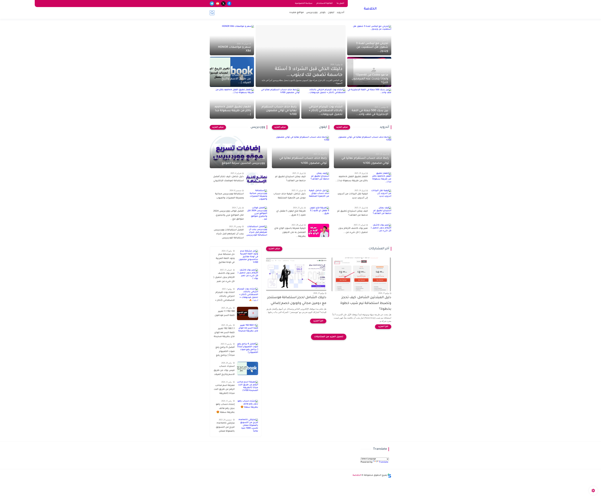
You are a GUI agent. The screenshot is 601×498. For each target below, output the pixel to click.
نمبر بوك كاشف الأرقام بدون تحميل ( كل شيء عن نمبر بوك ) (224, 278)
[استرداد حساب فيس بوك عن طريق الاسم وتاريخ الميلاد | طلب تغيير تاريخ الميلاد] (247, 368)
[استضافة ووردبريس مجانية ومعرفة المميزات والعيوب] (256, 196)
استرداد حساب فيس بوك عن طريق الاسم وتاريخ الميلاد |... (234, 79)
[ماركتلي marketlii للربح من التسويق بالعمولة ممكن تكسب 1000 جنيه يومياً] (247, 425)
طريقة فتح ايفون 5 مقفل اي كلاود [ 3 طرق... (291, 213)
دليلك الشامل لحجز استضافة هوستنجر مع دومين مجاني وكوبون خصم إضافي (296, 300)
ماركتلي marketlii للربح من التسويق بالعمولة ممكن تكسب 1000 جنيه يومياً (225, 427)
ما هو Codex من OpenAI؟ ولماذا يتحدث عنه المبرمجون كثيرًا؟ (370, 79)
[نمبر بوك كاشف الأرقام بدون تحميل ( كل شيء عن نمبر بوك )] (247, 275)
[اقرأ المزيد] (383, 326)
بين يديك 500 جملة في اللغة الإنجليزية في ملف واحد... (370, 112)
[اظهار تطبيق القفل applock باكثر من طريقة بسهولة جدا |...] (380, 178)
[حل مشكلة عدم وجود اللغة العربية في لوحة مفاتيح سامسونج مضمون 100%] (247, 256)
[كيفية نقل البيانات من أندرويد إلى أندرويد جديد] (380, 196)
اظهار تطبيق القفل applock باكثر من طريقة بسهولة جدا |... (233, 110)
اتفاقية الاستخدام (324, 3)
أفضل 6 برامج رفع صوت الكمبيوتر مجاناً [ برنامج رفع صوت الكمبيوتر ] (225, 352)
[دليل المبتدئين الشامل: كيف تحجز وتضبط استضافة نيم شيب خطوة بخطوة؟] (361, 274)
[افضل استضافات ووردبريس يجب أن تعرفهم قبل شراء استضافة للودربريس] (256, 232)
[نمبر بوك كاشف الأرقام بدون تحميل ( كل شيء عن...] (380, 230)
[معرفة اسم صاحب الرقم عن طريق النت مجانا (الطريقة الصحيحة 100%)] (247, 387)
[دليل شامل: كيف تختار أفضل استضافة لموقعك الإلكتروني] (256, 178)
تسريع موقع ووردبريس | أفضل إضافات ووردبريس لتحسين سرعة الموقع (239, 161)
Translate (383, 462)
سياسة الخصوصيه (303, 3)
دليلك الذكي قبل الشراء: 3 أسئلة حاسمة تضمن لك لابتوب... (308, 72)
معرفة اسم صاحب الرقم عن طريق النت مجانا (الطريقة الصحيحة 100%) (224, 390)
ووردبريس (312, 12)
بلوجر (323, 12)
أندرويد (340, 12)
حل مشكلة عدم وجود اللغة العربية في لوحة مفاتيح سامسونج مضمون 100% (224, 259)
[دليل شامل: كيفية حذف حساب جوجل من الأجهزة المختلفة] (318, 196)
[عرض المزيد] (342, 127)
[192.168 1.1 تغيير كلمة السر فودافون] (247, 313)
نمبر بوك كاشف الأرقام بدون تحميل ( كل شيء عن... (353, 230)
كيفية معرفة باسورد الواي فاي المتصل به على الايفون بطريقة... (290, 232)
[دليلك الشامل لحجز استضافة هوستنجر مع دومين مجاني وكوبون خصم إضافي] (296, 274)
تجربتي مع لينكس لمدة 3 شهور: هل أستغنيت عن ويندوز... (372, 47)
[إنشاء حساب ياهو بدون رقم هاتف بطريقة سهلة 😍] (247, 406)
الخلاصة (370, 9)
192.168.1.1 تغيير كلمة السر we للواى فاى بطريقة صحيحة (224, 332)
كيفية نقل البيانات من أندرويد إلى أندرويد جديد (352, 196)
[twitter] (223, 3)
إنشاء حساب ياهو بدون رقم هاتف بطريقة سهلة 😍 (225, 408)
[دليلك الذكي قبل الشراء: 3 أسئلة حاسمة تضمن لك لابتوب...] (301, 56)
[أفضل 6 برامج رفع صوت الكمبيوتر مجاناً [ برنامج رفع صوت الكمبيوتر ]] (247, 349)
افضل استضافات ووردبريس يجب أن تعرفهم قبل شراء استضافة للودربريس (229, 234)
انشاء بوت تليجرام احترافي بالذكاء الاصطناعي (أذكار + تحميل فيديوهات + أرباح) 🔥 (225, 297)
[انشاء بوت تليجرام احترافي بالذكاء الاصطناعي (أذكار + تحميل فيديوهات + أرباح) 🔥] (247, 294)
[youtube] (218, 3)
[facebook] (229, 3)
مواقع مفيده (296, 12)
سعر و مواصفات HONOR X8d (234, 49)
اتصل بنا (340, 3)
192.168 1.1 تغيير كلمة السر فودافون (225, 313)
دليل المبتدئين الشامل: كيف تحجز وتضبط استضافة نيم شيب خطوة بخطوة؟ (365, 303)
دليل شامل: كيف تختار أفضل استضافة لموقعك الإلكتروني (228, 179)
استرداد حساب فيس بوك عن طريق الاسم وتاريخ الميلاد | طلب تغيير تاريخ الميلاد (224, 371)
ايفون (331, 12)
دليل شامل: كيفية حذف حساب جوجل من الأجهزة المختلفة (289, 196)
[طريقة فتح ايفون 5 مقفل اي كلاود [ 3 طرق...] (318, 213)
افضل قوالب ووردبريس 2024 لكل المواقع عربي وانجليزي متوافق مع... (228, 215)
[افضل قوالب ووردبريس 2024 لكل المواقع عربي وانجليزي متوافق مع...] (256, 213)
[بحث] (212, 12)
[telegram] (212, 3)
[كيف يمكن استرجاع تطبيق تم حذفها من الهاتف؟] (380, 213)
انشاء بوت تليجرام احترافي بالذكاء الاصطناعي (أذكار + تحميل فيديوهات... (325, 110)
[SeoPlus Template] (389, 475)
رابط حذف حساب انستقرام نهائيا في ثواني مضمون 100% (279, 110)
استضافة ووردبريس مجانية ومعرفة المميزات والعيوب (229, 196)
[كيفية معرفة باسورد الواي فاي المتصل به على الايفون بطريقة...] (318, 230)
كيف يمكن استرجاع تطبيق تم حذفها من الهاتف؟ (352, 213)
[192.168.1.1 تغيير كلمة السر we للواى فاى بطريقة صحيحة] (247, 330)
